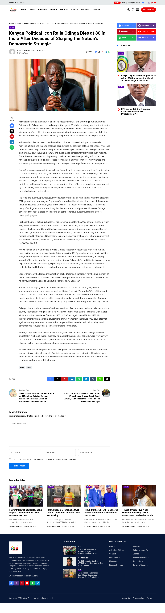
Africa (22, 367)
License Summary (117, 565)
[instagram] (149, 2)
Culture (136, 554)
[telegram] (37, 583)
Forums (150, 598)
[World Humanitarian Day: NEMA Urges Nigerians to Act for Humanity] (69, 561)
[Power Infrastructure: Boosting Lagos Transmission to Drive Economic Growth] (69, 550)
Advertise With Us (116, 550)
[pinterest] (152, 2)
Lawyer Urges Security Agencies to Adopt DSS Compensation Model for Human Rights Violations (138, 78)
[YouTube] (155, 2)
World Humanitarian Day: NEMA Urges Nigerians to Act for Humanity (90, 563)
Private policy (138, 598)
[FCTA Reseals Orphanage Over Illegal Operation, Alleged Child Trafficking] (69, 573)
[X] (146, 2)
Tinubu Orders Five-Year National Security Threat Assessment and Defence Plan (138, 513)
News (19, 23)
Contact (22, 2)
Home (11, 23)
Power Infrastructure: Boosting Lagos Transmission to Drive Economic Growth (25, 513)
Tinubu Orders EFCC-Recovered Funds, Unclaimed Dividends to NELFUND (101, 513)
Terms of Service (140, 565)
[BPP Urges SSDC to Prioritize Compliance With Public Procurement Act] (136, 95)
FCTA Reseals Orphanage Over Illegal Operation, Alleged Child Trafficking (63, 513)
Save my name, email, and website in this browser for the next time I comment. (44, 459)
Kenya (29, 367)
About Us (12, 2)
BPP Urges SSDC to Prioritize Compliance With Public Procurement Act (135, 111)
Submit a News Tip (140, 550)
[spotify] (32, 583)
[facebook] (143, 2)
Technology (138, 561)
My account (114, 561)
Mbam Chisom (24, 50)
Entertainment (115, 558)
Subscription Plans (141, 558)
